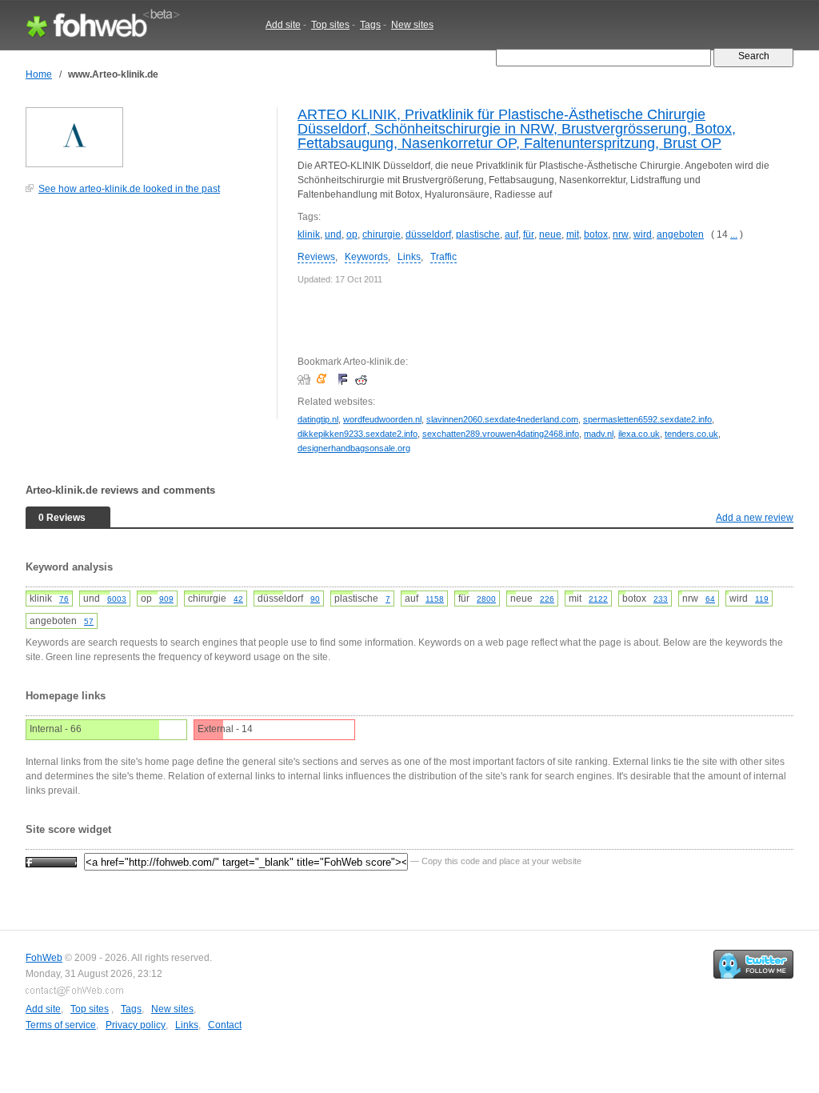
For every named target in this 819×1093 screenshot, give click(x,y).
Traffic (443, 256)
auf (511, 234)
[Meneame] (325, 379)
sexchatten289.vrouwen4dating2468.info (500, 433)
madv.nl (598, 433)
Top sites (330, 24)
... (733, 234)
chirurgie (381, 234)
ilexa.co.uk (639, 433)
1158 (434, 599)
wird (642, 234)
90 (315, 599)
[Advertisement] (146, 315)
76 (64, 599)
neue (550, 234)
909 (166, 599)
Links (409, 256)
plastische (478, 234)
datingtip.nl (318, 419)
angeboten (680, 234)
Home (39, 74)
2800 (486, 599)
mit (572, 234)
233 (660, 599)
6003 (116, 599)
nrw (621, 234)
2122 (598, 599)
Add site (283, 24)
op (352, 234)
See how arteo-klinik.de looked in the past (129, 188)
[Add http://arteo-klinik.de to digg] (306, 379)
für (528, 234)
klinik (309, 234)
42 (238, 599)
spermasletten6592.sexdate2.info (647, 419)
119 (762, 599)
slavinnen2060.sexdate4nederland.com (502, 419)
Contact (225, 1025)
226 (547, 599)
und (333, 234)
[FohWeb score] (51, 861)
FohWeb (44, 957)
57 (89, 621)
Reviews (316, 256)
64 (710, 599)
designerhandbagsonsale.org (354, 448)
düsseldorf (428, 234)
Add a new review (754, 517)
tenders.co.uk (691, 433)
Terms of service (61, 1025)
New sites (412, 24)
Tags (370, 24)
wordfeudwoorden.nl (382, 419)
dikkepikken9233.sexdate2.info (357, 433)
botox (596, 234)
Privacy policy (136, 1025)
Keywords (366, 256)
